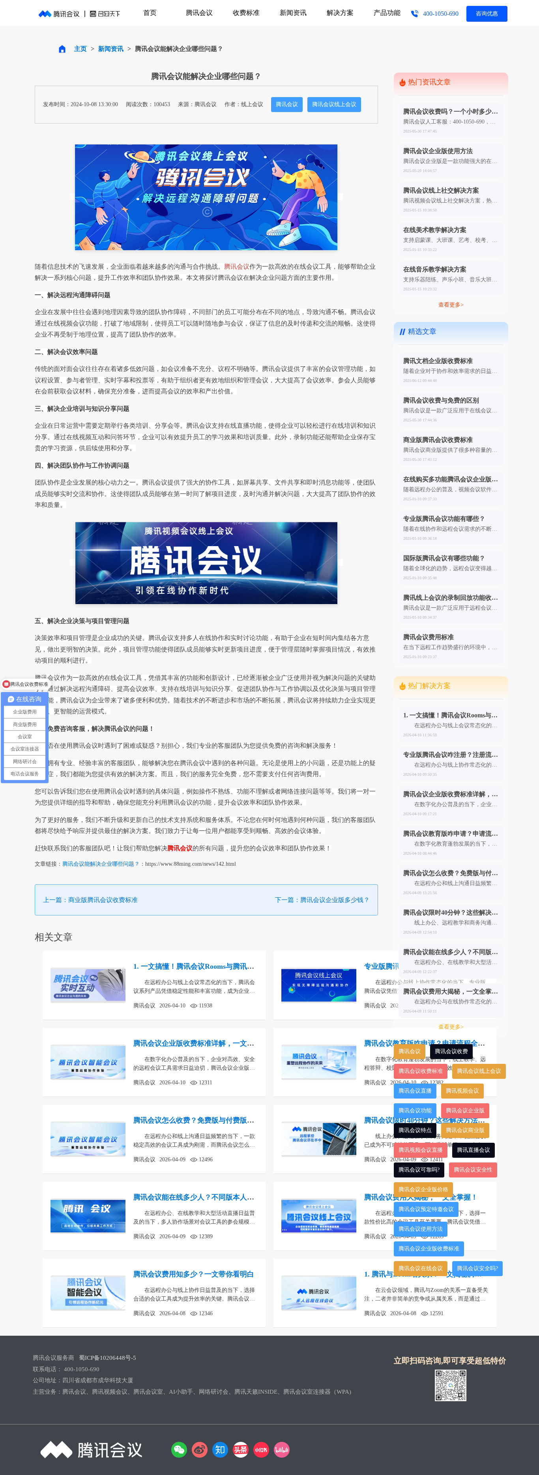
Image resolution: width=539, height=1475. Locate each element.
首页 (150, 13)
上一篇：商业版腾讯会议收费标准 (90, 900)
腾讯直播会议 (473, 1150)
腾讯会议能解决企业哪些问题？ (101, 864)
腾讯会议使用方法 (421, 1229)
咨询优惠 (487, 14)
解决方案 (340, 13)
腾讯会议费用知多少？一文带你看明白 (193, 1274)
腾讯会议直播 (415, 1091)
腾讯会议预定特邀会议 (426, 1209)
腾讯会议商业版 (465, 1130)
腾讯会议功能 (415, 1111)
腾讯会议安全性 (473, 1170)
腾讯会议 (199, 13)
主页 (80, 48)
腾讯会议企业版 (465, 1111)
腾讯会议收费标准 (421, 1071)
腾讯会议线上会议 (334, 104)
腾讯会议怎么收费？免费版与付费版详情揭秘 (204, 1120)
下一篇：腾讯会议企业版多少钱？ (322, 900)
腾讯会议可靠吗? (419, 1170)
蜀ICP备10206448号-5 (107, 1358)
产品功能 (387, 13)
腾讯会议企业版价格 (423, 1189)
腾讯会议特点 (415, 1130)
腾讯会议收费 (451, 1051)
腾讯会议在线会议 (421, 1268)
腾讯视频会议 (462, 1091)
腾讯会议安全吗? (477, 1268)
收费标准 (246, 13)
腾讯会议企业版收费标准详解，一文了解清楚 (204, 1043)
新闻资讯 (293, 13)
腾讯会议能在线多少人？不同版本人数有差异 (204, 1197)
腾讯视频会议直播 (421, 1150)
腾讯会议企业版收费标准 (429, 1249)
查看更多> (451, 305)
